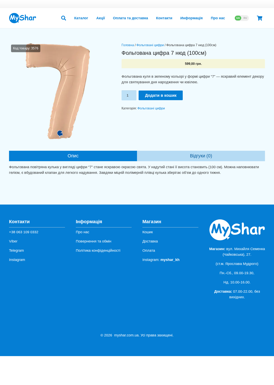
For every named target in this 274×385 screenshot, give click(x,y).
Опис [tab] (73, 155)
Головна (128, 45)
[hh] (22, 18)
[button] (63, 18)
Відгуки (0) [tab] (201, 155)
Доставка (150, 241)
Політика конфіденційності (98, 251)
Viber (13, 241)
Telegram (16, 251)
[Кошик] (259, 18)
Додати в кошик (161, 95)
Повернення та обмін (93, 241)
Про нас (82, 232)
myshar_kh (170, 260)
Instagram (17, 260)
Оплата (148, 251)
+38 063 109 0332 (23, 232)
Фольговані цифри (150, 45)
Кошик (147, 232)
